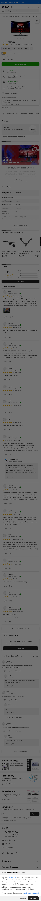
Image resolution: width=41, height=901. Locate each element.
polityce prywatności (31, 893)
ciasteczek (12, 878)
